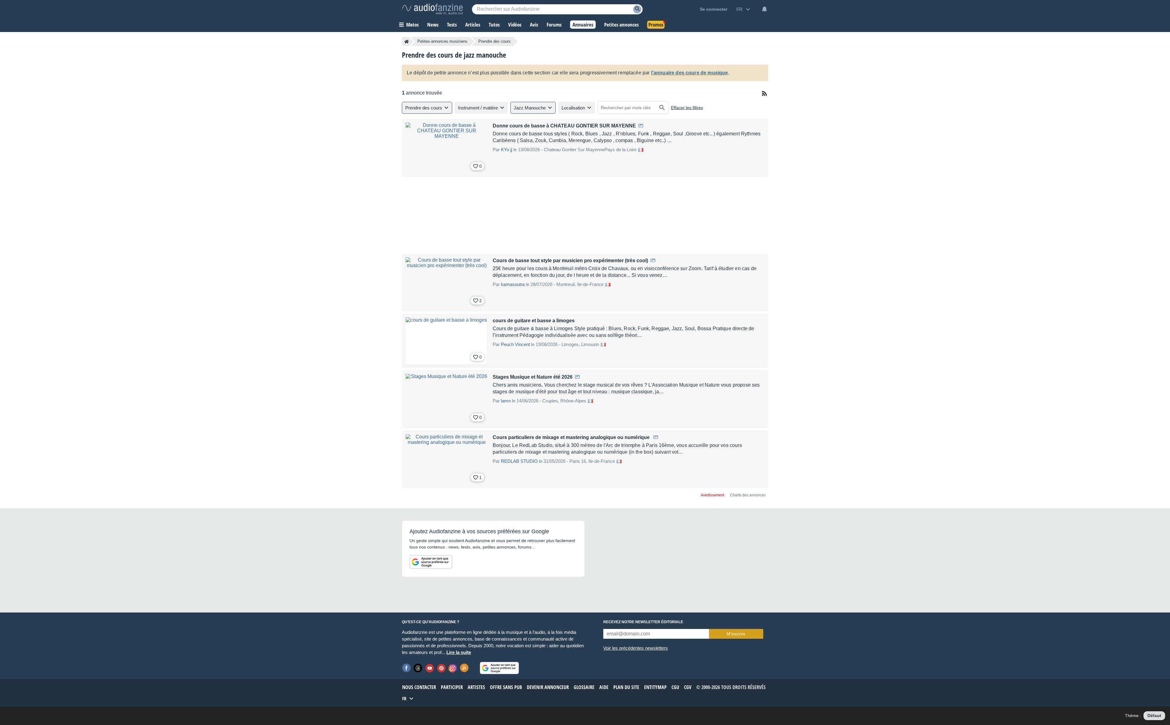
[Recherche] (637, 9)
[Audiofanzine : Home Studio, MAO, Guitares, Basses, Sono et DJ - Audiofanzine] (432, 9)
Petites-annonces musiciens (442, 41)
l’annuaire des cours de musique (689, 72)
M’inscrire (736, 633)
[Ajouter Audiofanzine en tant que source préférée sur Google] (431, 562)
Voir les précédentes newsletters (635, 648)
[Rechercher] (662, 108)
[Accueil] (406, 41)
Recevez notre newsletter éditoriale (643, 622)
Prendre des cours (494, 41)
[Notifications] (764, 9)
